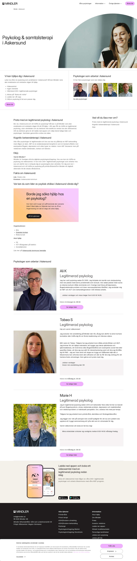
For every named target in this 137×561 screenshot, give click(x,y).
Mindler (15, 9)
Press (94, 520)
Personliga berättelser (100, 532)
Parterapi (61, 526)
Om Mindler (96, 517)
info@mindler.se (19, 517)
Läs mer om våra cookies (81, 552)
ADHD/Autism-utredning (67, 520)
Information (99, 3)
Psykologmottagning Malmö (69, 529)
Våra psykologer (85, 3)
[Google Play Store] (74, 497)
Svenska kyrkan (22, 232)
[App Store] (63, 497)
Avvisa (111, 556)
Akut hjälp (96, 515)
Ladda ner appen (98, 526)
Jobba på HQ (97, 538)
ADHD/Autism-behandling (68, 523)
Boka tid (130, 3)
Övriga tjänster (114, 3)
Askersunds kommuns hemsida (34, 250)
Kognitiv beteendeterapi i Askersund (105, 124)
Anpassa (110, 551)
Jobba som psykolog (100, 535)
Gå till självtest (33, 216)
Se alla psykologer (80, 99)
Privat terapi (63, 517)
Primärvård (62, 515)
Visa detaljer (19, 556)
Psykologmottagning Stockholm (70, 532)
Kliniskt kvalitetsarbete (100, 529)
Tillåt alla (111, 546)
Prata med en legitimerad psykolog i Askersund (110, 122)
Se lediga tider (71, 307)
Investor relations (98, 523)
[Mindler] (9, 4)
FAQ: (94, 127)
